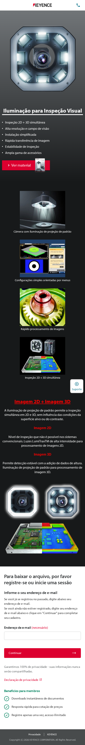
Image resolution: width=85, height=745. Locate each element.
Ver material (21, 165)
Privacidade (34, 734)
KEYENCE (52, 734)
